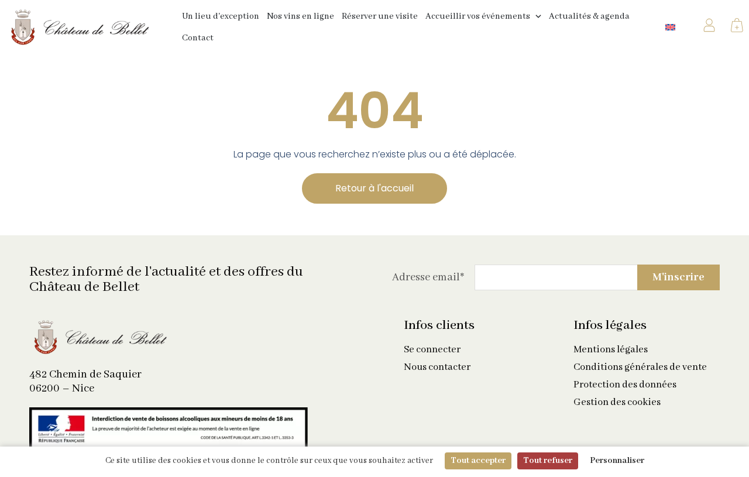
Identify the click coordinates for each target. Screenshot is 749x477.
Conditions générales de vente (640, 367)
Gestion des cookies (617, 403)
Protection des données (624, 385)
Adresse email (428, 277)
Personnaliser (617, 460)
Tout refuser (547, 460)
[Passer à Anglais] (670, 27)
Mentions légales (610, 350)
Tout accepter (478, 460)
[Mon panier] (737, 27)
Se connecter (432, 350)
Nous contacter (437, 367)
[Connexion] (709, 27)
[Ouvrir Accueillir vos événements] (538, 16)
